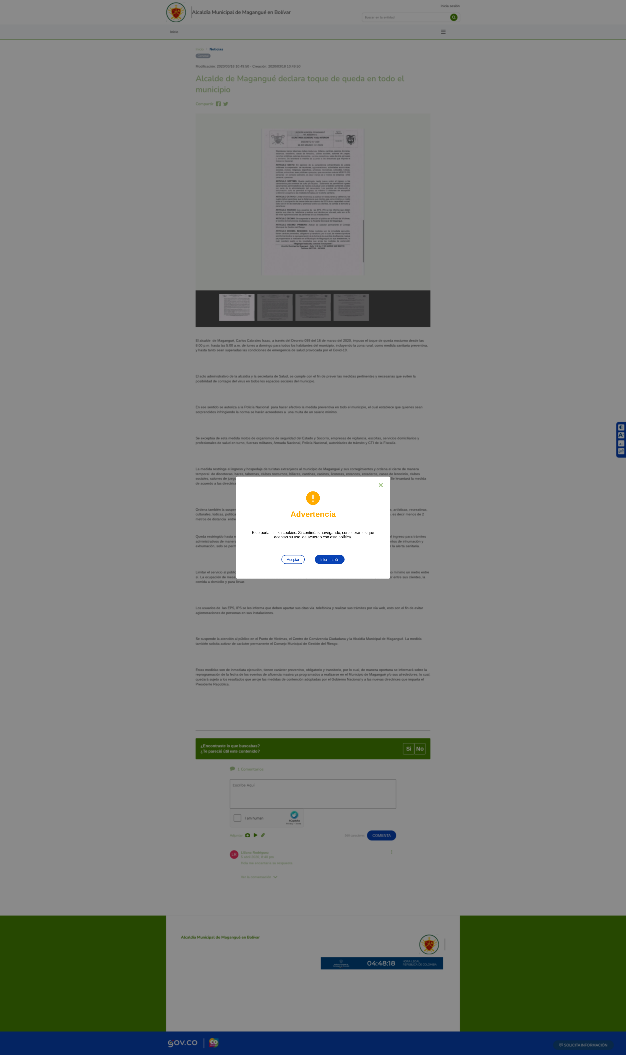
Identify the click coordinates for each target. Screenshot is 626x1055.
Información (329, 559)
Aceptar (293, 559)
